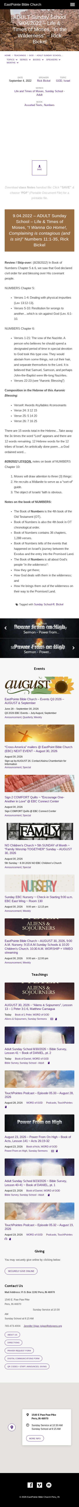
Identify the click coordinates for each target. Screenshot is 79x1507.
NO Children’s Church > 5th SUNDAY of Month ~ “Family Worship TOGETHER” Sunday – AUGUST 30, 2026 (38, 849)
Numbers (49, 105)
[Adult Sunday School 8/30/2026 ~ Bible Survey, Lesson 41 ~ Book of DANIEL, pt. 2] (39, 1041)
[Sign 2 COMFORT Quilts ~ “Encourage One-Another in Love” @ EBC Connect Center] (39, 789)
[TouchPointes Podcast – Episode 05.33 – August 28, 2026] (39, 1085)
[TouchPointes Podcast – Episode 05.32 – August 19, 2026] (39, 1217)
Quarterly (28, 717)
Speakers (52, 60)
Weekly (38, 717)
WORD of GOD (41, 1015)
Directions (13, 1343)
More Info (35, 1438)
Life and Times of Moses (29, 91)
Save (39, 170)
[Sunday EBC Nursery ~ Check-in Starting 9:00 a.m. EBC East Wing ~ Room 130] (39, 889)
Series (24, 60)
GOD (31, 55)
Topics (11, 60)
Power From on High (16, 1151)
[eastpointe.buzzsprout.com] (48, 1485)
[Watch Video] (51, 1019)
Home (8, 55)
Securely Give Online (21, 1271)
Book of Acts (33, 1146)
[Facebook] (30, 1485)
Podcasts (51, 1103)
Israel (67, 80)
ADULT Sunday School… (50, 55)
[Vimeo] (39, 1485)
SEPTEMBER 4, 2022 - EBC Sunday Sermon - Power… (37, 649)
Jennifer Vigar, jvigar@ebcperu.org (43, 1326)
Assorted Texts (33, 105)
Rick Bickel (43, 80)
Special (27, 767)
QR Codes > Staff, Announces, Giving (27, 1367)
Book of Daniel (23, 1059)
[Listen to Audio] (6, 1239)
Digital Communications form (23, 1359)
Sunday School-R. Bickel (48, 604)
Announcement (13, 717)
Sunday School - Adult (32, 1063)
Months (11, 63)
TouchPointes (65, 1103)
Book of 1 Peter (23, 1015)
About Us (12, 1335)
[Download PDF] (56, 1019)
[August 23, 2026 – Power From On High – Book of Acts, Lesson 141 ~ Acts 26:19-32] (39, 1129)
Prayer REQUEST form (19, 1351)
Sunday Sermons (37, 1019)
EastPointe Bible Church (22, 4)
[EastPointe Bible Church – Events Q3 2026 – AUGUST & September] (39, 691)
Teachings (20, 55)
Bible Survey (11, 1063)
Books (37, 60)
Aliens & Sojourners (16, 1019)
